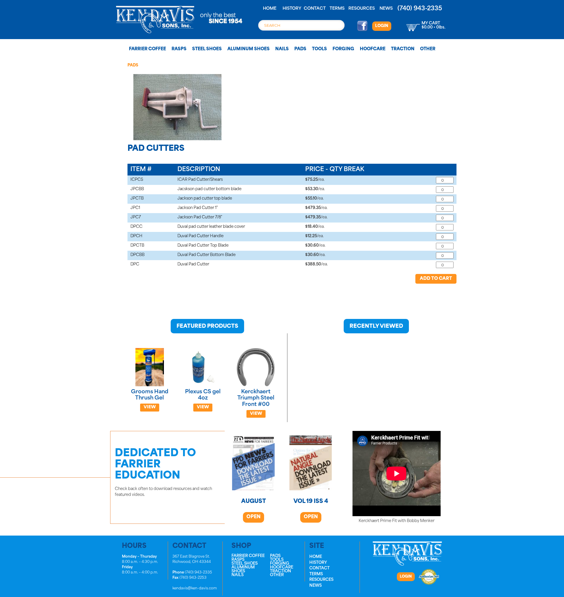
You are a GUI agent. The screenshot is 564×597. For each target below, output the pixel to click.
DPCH (136, 236)
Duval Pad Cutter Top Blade (203, 246)
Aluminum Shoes (248, 49)
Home (269, 8)
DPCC (136, 227)
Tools (319, 49)
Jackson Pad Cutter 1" (197, 208)
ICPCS (136, 180)
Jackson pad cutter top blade (204, 198)
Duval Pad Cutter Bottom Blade (206, 255)
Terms (337, 8)
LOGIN (381, 26)
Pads (300, 49)
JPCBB (137, 189)
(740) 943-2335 (419, 9)
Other (427, 49)
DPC (134, 264)
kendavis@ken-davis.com (194, 588)
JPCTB (137, 198)
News (386, 8)
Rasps (179, 49)
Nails (282, 49)
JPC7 (135, 217)
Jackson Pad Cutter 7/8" (199, 217)
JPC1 (135, 208)
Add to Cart (436, 279)
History (292, 8)
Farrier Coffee (147, 49)
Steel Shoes (207, 49)
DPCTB (137, 246)
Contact (315, 8)
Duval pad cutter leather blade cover (211, 227)
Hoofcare (372, 49)
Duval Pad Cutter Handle (200, 236)
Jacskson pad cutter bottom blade (209, 189)
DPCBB (137, 255)
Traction (402, 49)
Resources (361, 8)
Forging (343, 49)
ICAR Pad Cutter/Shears (200, 180)
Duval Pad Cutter (193, 264)
